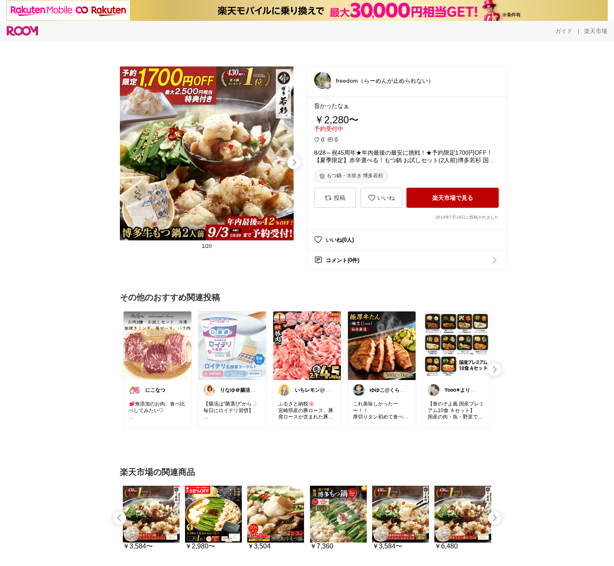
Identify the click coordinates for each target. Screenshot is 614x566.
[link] (157, 345)
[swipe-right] (294, 162)
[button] (322, 80)
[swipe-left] (119, 518)
